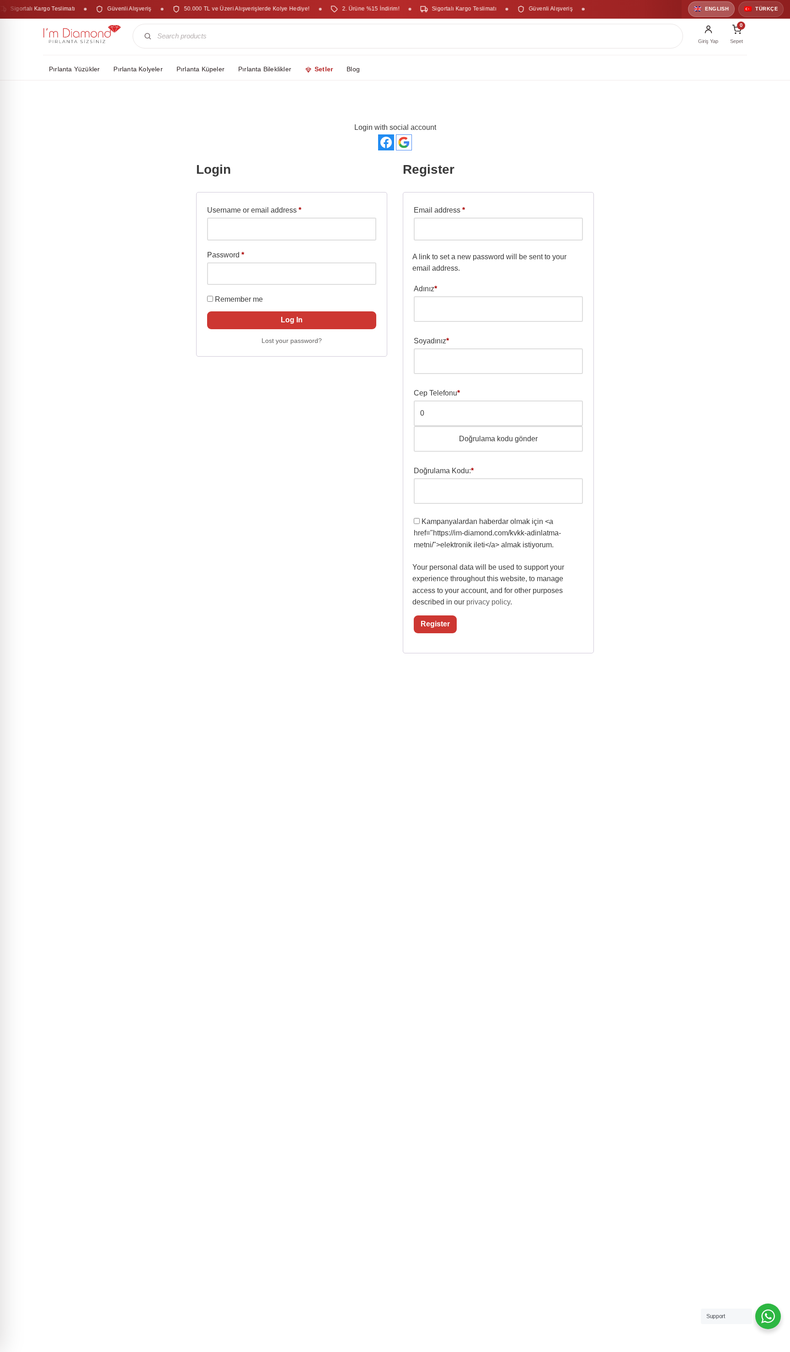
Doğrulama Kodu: (444, 471)
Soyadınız (431, 341)
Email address (439, 210)
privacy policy (488, 602)
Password (225, 255)
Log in (292, 320)
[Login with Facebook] (386, 142)
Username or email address (254, 210)
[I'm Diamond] (82, 36)
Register (435, 624)
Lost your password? (292, 340)
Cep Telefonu (437, 393)
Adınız (425, 289)
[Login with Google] (404, 142)
